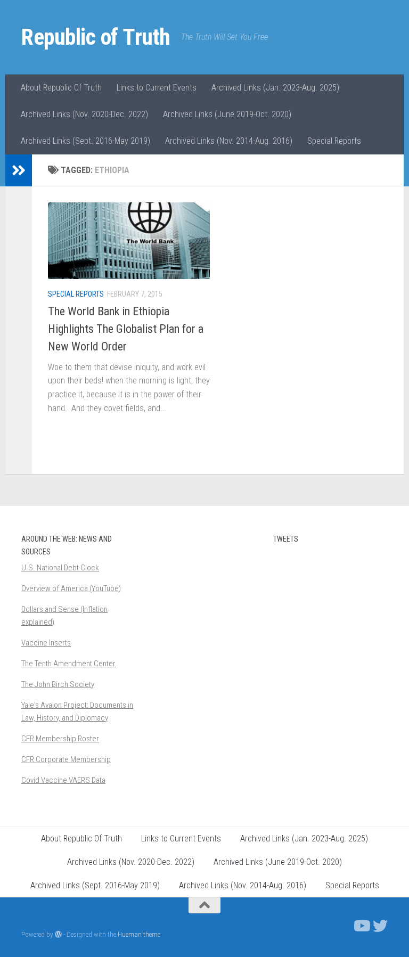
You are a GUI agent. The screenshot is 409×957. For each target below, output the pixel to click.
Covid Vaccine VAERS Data (63, 780)
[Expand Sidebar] (18, 170)
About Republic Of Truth (61, 88)
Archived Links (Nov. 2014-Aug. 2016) (228, 141)
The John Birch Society (57, 684)
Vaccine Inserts (46, 643)
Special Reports (334, 141)
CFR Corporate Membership (66, 759)
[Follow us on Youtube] (361, 926)
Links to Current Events (157, 88)
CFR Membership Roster (60, 738)
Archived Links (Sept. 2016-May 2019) (85, 141)
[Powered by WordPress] (58, 934)
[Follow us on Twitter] (380, 926)
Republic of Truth (95, 37)
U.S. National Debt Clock (60, 567)
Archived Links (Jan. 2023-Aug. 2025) (275, 88)
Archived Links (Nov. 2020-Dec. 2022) (84, 114)
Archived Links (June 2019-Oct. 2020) (227, 114)
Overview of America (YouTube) (71, 588)
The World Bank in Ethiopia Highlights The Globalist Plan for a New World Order (125, 329)
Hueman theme (139, 934)
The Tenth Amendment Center (68, 663)
